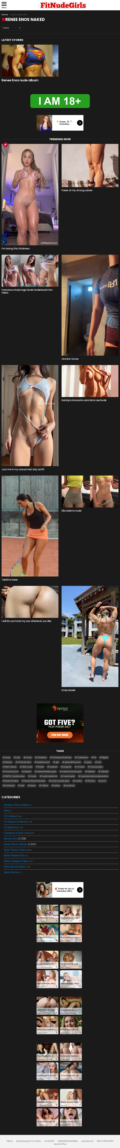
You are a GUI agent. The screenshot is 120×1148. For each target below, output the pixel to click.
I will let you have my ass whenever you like (26, 621)
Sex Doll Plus (60, 1144)
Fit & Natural (13, 816)
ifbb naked (10, 766)
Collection (83, 757)
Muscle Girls (11, 838)
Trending (5, 144)
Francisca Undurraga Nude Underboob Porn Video (27, 291)
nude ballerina (49, 776)
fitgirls (105, 757)
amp (7, 757)
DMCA (10, 1141)
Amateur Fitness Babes (17, 805)
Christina (42, 757)
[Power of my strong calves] (90, 165)
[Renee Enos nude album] (30, 61)
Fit (95, 757)
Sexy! (32, 785)
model (81, 766)
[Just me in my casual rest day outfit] (30, 415)
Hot (99, 762)
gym (89, 762)
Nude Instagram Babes (18, 861)
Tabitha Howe (10, 579)
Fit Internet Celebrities (18, 821)
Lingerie (67, 766)
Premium (10, 785)
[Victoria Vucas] (90, 305)
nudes (78, 780)
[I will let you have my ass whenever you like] (30, 602)
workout (70, 785)
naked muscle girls (71, 771)
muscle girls (96, 766)
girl (57, 762)
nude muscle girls (60, 780)
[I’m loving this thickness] (30, 194)
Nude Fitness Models (34, 780)
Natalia (91, 771)
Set (22, 785)
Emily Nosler (69, 690)
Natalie (104, 771)
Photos (91, 780)
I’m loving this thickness (16, 248)
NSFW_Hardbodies (15, 776)
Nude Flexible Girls (16, 855)
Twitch (45, 785)
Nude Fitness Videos (17, 849)
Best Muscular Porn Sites (28, 1141)
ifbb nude (27, 766)
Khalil (41, 766)
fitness (8, 762)
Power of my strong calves (77, 190)
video (57, 785)
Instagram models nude (19, 833)
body (28, 757)
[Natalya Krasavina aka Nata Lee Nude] (90, 381)
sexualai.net (87, 1141)
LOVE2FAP (49, 1141)
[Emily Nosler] (90, 636)
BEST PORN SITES (105, 1141)
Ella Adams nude (71, 510)
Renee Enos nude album (20, 80)
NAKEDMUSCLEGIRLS (68, 1141)
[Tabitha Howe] (30, 526)
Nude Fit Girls (11, 780)
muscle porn (11, 771)
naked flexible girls (46, 771)
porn (103, 780)
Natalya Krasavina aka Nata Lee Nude (84, 400)
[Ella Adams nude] (90, 492)
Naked (27, 771)
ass (18, 757)
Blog (7, 810)
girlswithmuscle (73, 762)
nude (33, 776)
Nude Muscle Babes (17, 866)
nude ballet (69, 776)
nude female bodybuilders (94, 776)
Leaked (53, 766)
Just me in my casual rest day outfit (23, 469)
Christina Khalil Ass (61, 757)
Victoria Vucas (70, 359)
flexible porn (43, 762)
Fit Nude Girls (24, 762)
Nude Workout (12, 872)
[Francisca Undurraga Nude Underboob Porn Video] (30, 271)
